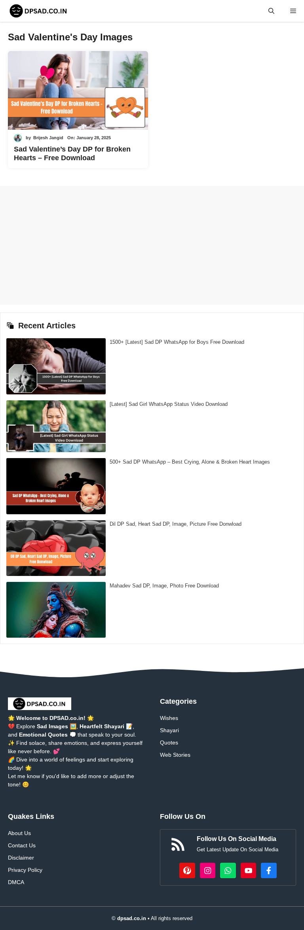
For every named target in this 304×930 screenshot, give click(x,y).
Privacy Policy (25, 870)
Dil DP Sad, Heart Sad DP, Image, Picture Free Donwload (175, 524)
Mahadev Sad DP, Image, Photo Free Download (164, 586)
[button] (271, 11)
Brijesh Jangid (48, 137)
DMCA (16, 882)
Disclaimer (21, 857)
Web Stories (175, 755)
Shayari (169, 730)
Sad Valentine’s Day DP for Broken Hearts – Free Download (72, 153)
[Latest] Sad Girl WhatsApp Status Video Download (169, 404)
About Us (19, 833)
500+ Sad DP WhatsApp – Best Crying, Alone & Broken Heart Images (190, 462)
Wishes (169, 718)
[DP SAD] (38, 11)
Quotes (169, 742)
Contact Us (22, 845)
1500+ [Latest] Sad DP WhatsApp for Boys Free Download (177, 342)
